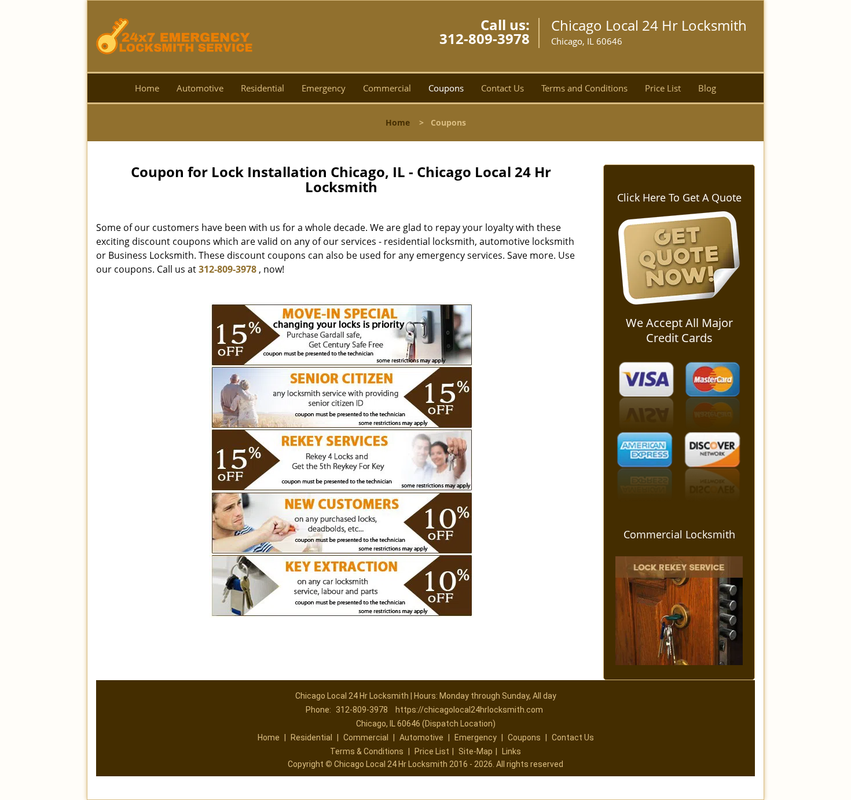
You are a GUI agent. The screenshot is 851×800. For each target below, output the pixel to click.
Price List (663, 88)
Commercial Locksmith (679, 534)
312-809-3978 (484, 38)
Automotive (200, 88)
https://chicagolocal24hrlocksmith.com (469, 709)
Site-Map (475, 751)
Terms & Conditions (367, 751)
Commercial (387, 88)
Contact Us (502, 88)
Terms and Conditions (584, 88)
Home (147, 88)
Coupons (446, 88)
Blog (707, 88)
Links (511, 751)
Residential (262, 88)
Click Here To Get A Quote (679, 197)
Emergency (324, 88)
